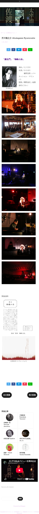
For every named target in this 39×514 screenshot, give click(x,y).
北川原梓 (27, 67)
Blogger (23, 506)
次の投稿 (6, 395)
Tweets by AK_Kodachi (7, 487)
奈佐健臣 (27, 70)
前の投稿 (32, 395)
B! (19, 49)
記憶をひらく (32, 45)
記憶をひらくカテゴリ (19, 404)
